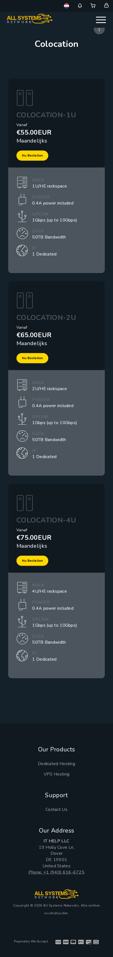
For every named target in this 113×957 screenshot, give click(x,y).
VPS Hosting (56, 774)
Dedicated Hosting (56, 764)
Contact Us (56, 810)
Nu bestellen (32, 155)
